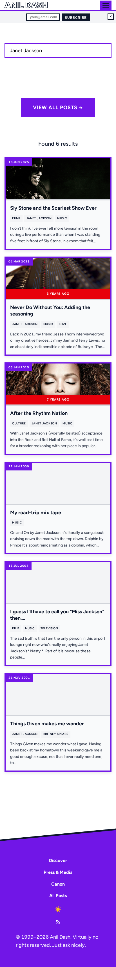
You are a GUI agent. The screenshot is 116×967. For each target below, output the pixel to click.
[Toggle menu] (105, 5)
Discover (58, 860)
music (62, 218)
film (15, 628)
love (63, 324)
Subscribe (75, 18)
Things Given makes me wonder (47, 724)
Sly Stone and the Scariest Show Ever (53, 208)
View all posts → (58, 107)
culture (19, 423)
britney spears (55, 734)
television (49, 628)
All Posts (58, 895)
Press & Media (58, 872)
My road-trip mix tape (35, 512)
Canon (58, 884)
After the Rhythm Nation (39, 413)
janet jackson (39, 218)
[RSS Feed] (58, 922)
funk (16, 218)
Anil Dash (26, 5)
